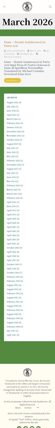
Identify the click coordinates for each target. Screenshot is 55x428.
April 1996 (11, 268)
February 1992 (13, 293)
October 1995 (13, 272)
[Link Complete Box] (27, 61)
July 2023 (11, 173)
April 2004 (11, 235)
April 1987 (11, 335)
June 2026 (11, 110)
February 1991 (13, 301)
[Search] (50, 6)
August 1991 (12, 297)
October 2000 (13, 247)
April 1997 (11, 260)
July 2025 (11, 148)
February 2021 (13, 198)
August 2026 (12, 102)
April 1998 (11, 256)
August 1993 (12, 285)
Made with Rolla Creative (19, 413)
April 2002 (11, 243)
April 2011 (11, 214)
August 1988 (12, 322)
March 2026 (12, 119)
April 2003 (11, 239)
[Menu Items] (37, 407)
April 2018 (11, 202)
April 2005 (11, 231)
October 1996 (13, 264)
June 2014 (11, 206)
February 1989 (13, 318)
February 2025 (13, 160)
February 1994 (13, 281)
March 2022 (12, 189)
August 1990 (12, 305)
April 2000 (11, 252)
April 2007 (11, 227)
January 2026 (13, 127)
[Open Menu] (4, 6)
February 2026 (13, 123)
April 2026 (11, 114)
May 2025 (11, 156)
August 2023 (12, 168)
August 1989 (12, 314)
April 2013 (11, 210)
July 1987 (11, 330)
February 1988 (13, 326)
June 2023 (11, 177)
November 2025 (14, 135)
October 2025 (13, 139)
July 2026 (11, 106)
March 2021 (12, 193)
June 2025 (11, 152)
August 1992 (12, 289)
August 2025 (12, 144)
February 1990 (13, 310)
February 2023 (13, 185)
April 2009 (11, 218)
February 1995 (13, 276)
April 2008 (11, 222)
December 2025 (14, 131)
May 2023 (11, 181)
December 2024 (14, 164)
